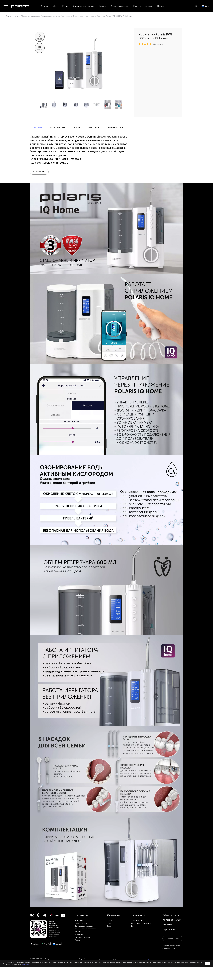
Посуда (160, 6)
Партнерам (169, 929)
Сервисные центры (138, 920)
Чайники (78, 932)
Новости (110, 923)
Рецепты (167, 924)
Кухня (65, 6)
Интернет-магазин (172, 919)
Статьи (109, 926)
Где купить (134, 926)
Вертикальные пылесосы (84, 926)
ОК (207, 963)
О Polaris (110, 920)
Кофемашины (80, 920)
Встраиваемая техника (83, 6)
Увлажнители (79, 934)
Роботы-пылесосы (82, 923)
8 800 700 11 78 (169, 948)
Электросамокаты (119, 6)
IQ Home (44, 6)
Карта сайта (159, 959)
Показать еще (39, 172)
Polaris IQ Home (171, 915)
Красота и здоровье (142, 6)
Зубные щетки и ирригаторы (85, 929)
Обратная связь (172, 938)
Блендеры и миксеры (82, 937)
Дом (55, 6)
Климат (102, 6)
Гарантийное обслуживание (141, 923)
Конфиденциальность (148, 959)
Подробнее (25, 964)
